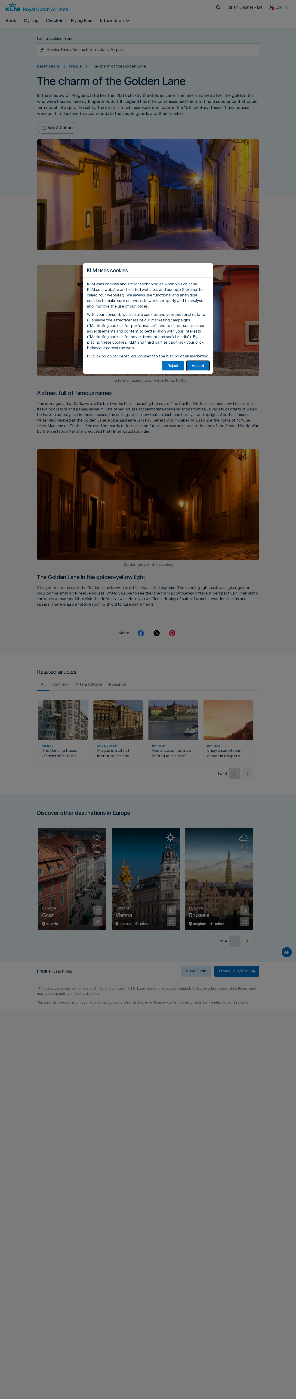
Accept (198, 366)
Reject (173, 366)
